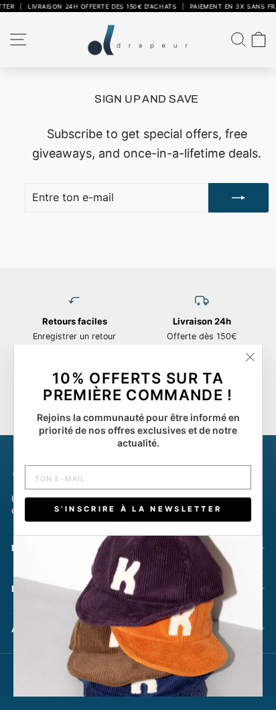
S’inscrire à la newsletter (138, 509)
